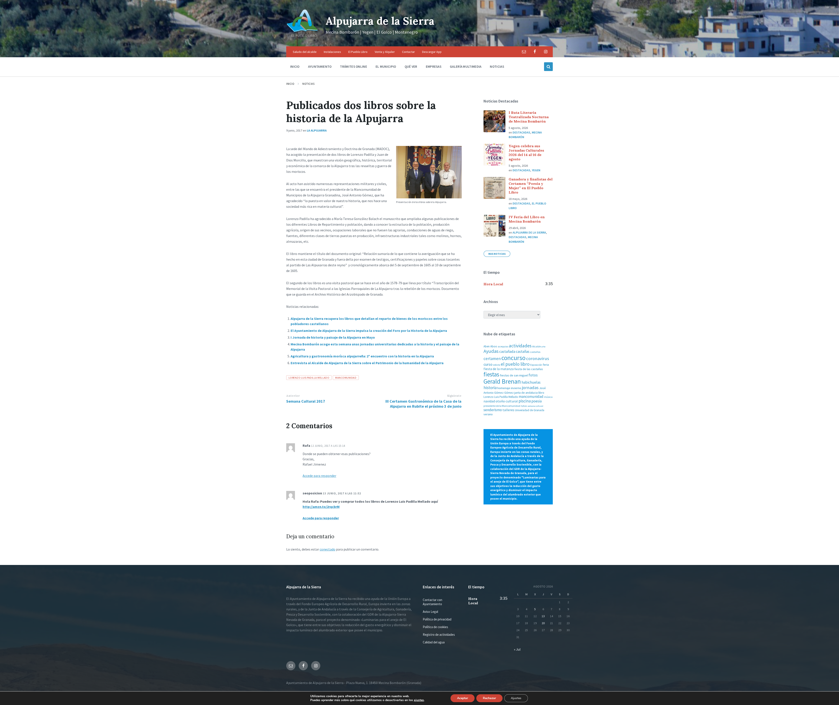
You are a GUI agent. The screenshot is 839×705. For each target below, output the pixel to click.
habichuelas (531, 382)
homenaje (503, 388)
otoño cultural (507, 401)
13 (543, 616)
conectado (327, 549)
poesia (536, 401)
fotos (533, 375)
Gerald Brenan (502, 381)
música (548, 396)
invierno (516, 388)
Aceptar (462, 698)
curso (488, 364)
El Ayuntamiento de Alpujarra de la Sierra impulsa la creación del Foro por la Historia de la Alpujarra (369, 330)
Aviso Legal (430, 612)
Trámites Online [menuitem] (353, 66)
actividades (520, 346)
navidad (489, 401)
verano (488, 414)
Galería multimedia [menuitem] (465, 66)
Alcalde (536, 346)
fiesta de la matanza (499, 369)
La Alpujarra (317, 130)
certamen (492, 358)
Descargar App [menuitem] (432, 52)
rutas (524, 405)
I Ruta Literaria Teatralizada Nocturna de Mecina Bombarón (529, 116)
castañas (522, 351)
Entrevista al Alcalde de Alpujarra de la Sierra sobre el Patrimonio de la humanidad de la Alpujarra (367, 363)
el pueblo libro (515, 364)
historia (490, 387)
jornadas (530, 387)
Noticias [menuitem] (497, 66)
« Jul (517, 649)
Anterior (293, 396)
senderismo (493, 409)
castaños (535, 351)
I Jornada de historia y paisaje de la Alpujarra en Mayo (333, 337)
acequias (503, 346)
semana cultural (535, 406)
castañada (507, 351)
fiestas (491, 374)
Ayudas (491, 351)
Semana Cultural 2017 (305, 401)
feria (546, 365)
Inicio (290, 84)
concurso (513, 358)
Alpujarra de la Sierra (380, 21)
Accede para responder (319, 475)
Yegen (536, 170)
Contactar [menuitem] (408, 52)
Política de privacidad (437, 619)
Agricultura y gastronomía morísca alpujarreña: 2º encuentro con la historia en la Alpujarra (362, 356)
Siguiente (454, 396)
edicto (496, 364)
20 (543, 623)
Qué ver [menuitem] (411, 66)
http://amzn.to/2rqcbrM (321, 506)
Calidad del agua (434, 642)
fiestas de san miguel (514, 375)
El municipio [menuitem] (386, 66)
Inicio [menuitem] (295, 66)
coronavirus (537, 358)
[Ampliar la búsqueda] (548, 66)
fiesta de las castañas (528, 369)
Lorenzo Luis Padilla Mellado (309, 377)
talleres (508, 410)
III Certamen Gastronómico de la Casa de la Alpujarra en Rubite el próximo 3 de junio (423, 404)
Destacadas (521, 132)
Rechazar (489, 698)
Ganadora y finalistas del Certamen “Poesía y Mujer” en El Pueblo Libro (531, 185)
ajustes (419, 700)
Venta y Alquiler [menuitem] (385, 52)
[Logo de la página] (302, 38)
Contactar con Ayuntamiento (432, 602)
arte (543, 346)
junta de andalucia (526, 393)
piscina (524, 401)
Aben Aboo (490, 346)
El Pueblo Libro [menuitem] (357, 52)
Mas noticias (497, 253)
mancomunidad (345, 377)
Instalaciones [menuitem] (332, 52)
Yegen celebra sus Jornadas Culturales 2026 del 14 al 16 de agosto (526, 152)
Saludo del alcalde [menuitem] (305, 52)
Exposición (536, 364)
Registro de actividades (439, 634)
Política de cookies (435, 627)
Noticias (308, 84)
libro (541, 393)
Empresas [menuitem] (433, 66)
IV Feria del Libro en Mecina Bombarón (527, 219)
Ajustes (516, 698)
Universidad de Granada (529, 410)
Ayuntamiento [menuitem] (320, 66)
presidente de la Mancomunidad (502, 405)
